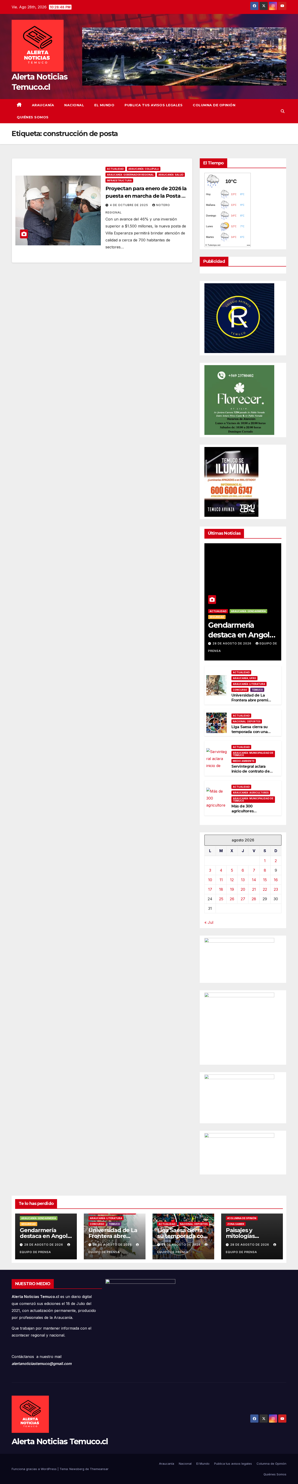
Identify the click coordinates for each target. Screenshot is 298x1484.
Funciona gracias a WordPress (35, 1469)
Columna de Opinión (214, 105)
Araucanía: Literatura (249, 684)
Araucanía (43, 105)
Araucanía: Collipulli (143, 168)
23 (276, 889)
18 (221, 889)
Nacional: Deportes (247, 721)
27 (243, 899)
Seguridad (217, 617)
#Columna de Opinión (241, 1218)
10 (210, 879)
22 (265, 889)
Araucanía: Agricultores (251, 792)
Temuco (257, 689)
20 (243, 889)
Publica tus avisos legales (154, 105)
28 (254, 899)
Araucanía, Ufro (244, 678)
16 (276, 879)
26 (232, 899)
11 (221, 879)
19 (232, 889)
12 (232, 879)
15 (265, 879)
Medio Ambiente (243, 761)
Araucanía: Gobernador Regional (130, 174)
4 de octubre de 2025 (129, 205)
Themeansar (99, 1469)
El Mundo (104, 105)
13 (243, 879)
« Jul (208, 922)
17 (210, 889)
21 (254, 889)
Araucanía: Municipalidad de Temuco (253, 754)
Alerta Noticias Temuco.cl (60, 1441)
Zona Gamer (235, 1224)
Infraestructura (119, 180)
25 (221, 899)
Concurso (240, 689)
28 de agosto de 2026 (232, 643)
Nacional (74, 105)
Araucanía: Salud (170, 174)
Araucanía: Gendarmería (248, 611)
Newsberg (76, 1469)
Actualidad (115, 168)
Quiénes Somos (33, 117)
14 (254, 879)
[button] (282, 111)
